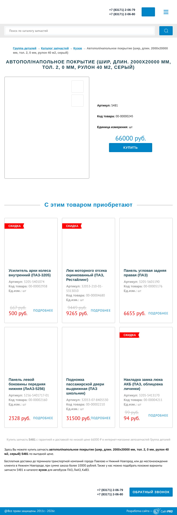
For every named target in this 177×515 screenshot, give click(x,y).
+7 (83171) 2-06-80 (122, 14)
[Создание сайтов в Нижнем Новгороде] (163, 511)
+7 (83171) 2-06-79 (122, 9)
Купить (130, 148)
